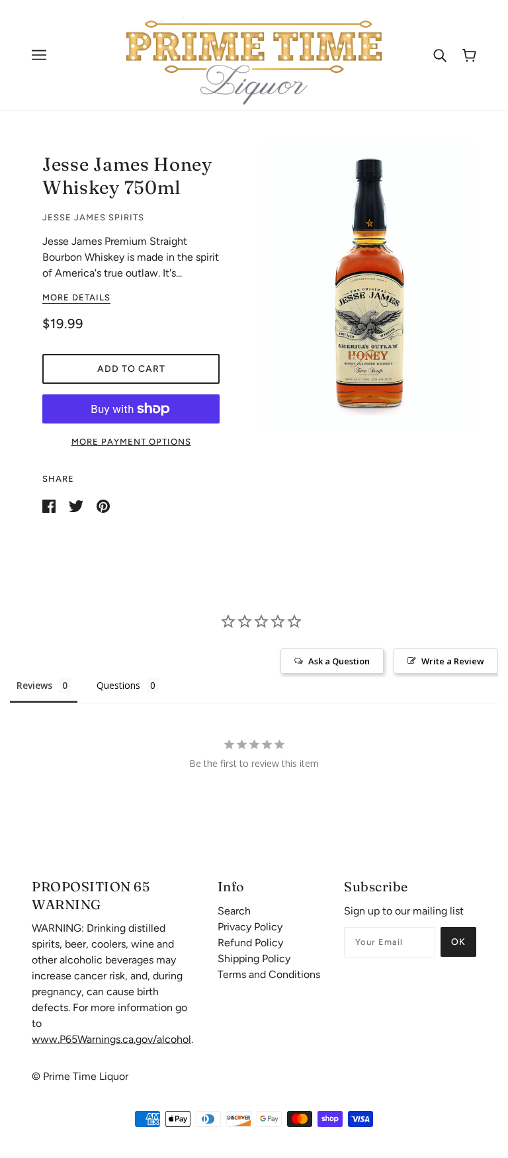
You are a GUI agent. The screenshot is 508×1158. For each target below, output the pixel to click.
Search (234, 911)
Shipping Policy (254, 958)
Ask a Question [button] (339, 661)
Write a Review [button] (452, 661)
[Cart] (469, 55)
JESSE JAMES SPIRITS (93, 217)
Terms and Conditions (269, 974)
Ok (458, 942)
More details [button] (76, 297)
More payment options (131, 442)
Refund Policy (250, 942)
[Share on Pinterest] (103, 505)
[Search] (439, 55)
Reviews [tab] (34, 685)
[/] (254, 54)
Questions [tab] (118, 685)
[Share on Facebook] (50, 505)
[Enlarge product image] (369, 285)
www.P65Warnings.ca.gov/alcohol (111, 1039)
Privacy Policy (250, 926)
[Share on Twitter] (77, 505)
